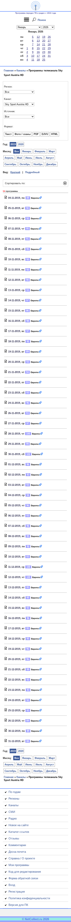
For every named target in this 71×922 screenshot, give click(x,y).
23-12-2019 (14, 690)
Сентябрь (10, 164)
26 (49, 36)
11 (32, 59)
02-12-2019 (14, 474)
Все (16, 151)
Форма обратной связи (23, 878)
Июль (39, 157)
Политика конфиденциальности (29, 898)
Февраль (40, 151)
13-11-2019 (14, 290)
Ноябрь (38, 164)
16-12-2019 (14, 618)
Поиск (42, 19)
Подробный (32, 172)
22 (43, 48)
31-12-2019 (14, 741)
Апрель (9, 157)
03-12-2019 (14, 484)
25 (43, 59)
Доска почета (17, 851)
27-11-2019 (14, 423)
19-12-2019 (14, 649)
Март (52, 151)
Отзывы (14, 838)
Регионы (14, 798)
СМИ (12, 811)
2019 (13, 144)
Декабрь (51, 164)
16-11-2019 (14, 320)
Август (50, 157)
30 (49, 52)
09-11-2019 (14, 249)
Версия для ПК (18, 904)
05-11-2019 (14, 208)
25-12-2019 (14, 710)
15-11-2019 (14, 310)
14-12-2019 (14, 597)
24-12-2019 (14, 700)
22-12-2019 (14, 679)
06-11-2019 (14, 218)
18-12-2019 (14, 638)
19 (43, 36)
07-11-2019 (14, 228)
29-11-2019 (14, 443)
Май (19, 157)
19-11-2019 (14, 351)
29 (49, 48)
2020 (20, 144)
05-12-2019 (14, 505)
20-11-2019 (14, 361)
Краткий (15, 172)
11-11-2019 (14, 269)
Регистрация (17, 891)
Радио (13, 818)
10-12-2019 (14, 556)
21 (43, 44)
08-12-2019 (14, 536)
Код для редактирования (25, 871)
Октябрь (25, 164)
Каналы (21, 70)
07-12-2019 (14, 525)
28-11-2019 (14, 433)
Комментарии (17, 845)
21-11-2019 (14, 372)
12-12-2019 (14, 577)
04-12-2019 (14, 495)
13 (38, 40)
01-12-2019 (14, 464)
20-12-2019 (14, 659)
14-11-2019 (14, 300)
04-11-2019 (14, 197)
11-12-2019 (14, 567)
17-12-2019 (14, 628)
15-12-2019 (14, 608)
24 (43, 55)
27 (49, 40)
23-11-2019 (14, 392)
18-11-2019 (14, 341)
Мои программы (19, 865)
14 (38, 44)
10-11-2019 (14, 259)
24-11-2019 (14, 402)
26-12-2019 (14, 720)
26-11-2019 (14, 413)
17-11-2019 (14, 331)
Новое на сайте (19, 825)
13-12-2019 (14, 587)
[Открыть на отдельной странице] (41, 197)
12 (38, 36)
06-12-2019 (14, 515)
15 (38, 48)
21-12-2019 (14, 669)
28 (49, 44)
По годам (14, 791)
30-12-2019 (14, 731)
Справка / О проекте (22, 858)
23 (43, 52)
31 (49, 55)
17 (38, 55)
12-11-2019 (14, 279)
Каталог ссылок (19, 831)
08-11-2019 (14, 238)
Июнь (28, 157)
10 (32, 55)
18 (38, 59)
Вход (12, 885)
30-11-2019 (14, 454)
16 (38, 52)
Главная (9, 70)
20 (43, 40)
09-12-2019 (14, 546)
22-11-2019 (14, 382)
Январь (26, 151)
